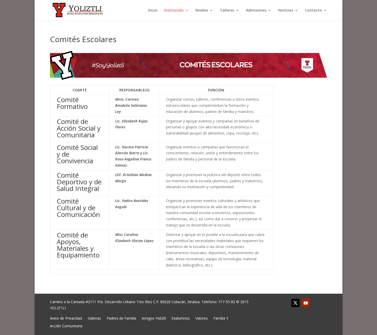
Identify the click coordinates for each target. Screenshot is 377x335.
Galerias (94, 318)
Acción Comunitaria (66, 325)
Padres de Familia (121, 318)
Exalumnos (181, 318)
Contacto (313, 10)
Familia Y (220, 318)
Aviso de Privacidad (66, 318)
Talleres (227, 10)
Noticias (285, 10)
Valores (201, 318)
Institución (174, 10)
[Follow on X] (295, 303)
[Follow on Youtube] (306, 303)
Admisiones (256, 10)
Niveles (201, 10)
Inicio (152, 10)
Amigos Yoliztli (154, 318)
